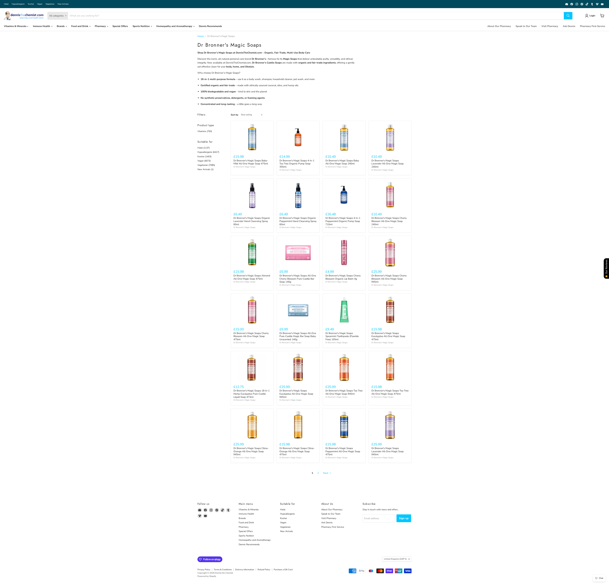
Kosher (31, 4)
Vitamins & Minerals (15, 26)
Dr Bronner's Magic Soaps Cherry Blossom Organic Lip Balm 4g (343, 277)
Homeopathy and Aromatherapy (174, 26)
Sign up (404, 518)
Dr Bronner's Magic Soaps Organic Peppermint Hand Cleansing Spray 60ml (298, 221)
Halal (6, 4)
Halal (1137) (203, 147)
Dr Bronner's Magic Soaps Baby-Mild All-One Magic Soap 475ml (250, 162)
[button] (590, 16)
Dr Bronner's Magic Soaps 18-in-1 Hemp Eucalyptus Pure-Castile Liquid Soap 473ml (251, 393)
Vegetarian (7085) (206, 165)
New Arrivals (63, 4)
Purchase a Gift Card (283, 569)
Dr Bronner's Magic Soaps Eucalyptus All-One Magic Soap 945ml (296, 393)
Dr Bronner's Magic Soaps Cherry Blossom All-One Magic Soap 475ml (251, 336)
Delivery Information (244, 569)
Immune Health (42, 26)
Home (200, 36)
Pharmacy (100, 26)
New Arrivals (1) (205, 169)
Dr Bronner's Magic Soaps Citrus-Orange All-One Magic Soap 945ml (250, 451)
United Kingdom (395, 559)
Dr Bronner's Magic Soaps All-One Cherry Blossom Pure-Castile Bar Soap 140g (297, 278)
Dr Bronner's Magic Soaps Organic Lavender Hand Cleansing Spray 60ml (251, 221)
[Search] (568, 15)
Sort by (234, 115)
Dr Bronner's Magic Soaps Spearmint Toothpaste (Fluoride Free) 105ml (342, 336)
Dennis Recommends (210, 26)
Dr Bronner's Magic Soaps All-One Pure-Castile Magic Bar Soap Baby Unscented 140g (297, 336)
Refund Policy (264, 569)
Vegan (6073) (204, 160)
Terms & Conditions (223, 569)
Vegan (39, 4)
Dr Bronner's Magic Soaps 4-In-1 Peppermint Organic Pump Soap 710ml (342, 221)
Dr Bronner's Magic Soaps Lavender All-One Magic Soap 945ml (387, 451)
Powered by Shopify (206, 576)
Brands (61, 26)
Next (326, 473)
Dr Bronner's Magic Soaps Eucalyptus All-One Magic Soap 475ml (388, 336)
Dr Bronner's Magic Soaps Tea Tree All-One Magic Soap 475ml (390, 392)
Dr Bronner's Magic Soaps (244, 166)
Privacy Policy (203, 569)
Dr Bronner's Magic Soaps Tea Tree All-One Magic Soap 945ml (344, 392)
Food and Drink (80, 26)
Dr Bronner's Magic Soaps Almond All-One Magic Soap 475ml (251, 277)
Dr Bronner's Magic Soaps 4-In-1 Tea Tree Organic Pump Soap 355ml (296, 163)
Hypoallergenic (18, 4)
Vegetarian (50, 4)
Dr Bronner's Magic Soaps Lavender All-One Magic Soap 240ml (387, 163)
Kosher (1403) (204, 156)
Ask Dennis (569, 26)
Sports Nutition (141, 26)
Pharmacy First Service (592, 26)
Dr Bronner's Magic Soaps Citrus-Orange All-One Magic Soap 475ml (296, 451)
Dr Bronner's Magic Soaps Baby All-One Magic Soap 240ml (342, 162)
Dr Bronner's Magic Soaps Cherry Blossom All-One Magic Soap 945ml (389, 278)
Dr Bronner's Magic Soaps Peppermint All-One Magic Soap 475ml (342, 451)
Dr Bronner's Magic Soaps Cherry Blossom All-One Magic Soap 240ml (389, 221)
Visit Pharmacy (549, 26)
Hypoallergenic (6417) (208, 152)
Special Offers (120, 26)
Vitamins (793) (204, 131)
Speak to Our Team (526, 26)
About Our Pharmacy (499, 26)
